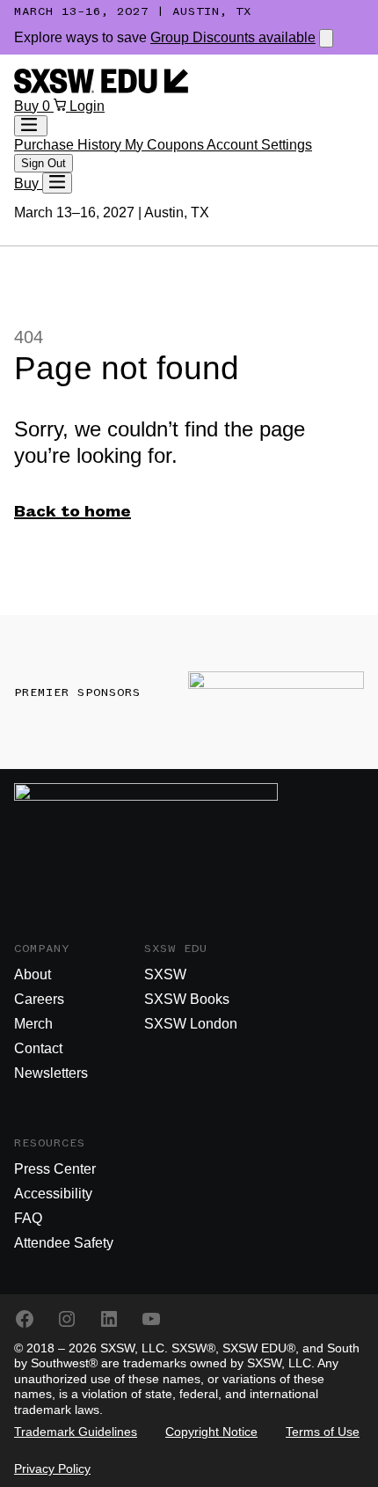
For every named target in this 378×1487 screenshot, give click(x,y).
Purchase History (69, 144)
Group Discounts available (233, 37)
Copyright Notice (211, 1432)
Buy (28, 106)
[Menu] (57, 183)
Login (87, 106)
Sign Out (43, 163)
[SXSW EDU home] (101, 88)
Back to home (72, 512)
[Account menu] (30, 125)
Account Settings (259, 144)
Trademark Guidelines (75, 1432)
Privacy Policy (52, 1468)
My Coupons (166, 144)
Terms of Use (323, 1432)
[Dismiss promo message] (326, 38)
